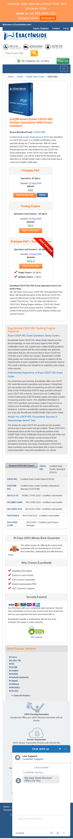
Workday (15, 687)
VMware (15, 684)
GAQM (20, 77)
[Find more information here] (41, 791)
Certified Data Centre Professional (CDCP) (29, 137)
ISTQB (14, 667)
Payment (7, 810)
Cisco (14, 657)
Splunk (14, 681)
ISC (13, 664)
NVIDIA (14, 674)
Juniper (15, 670)
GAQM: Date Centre (35, 77)
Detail (10, 555)
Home (10, 77)
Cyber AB (16, 660)
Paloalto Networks (20, 677)
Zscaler (15, 691)
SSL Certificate (36, 637)
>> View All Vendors (20, 695)
